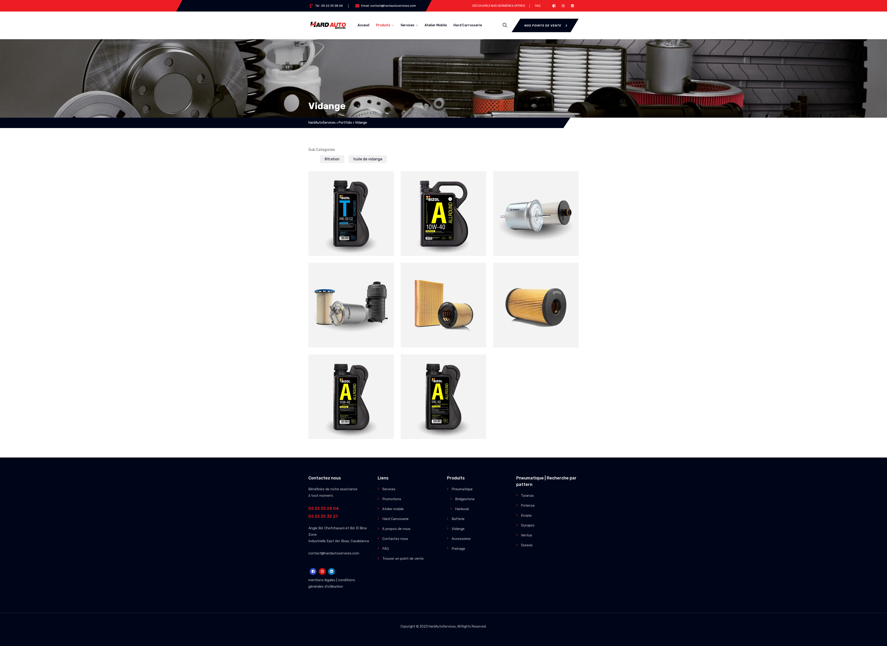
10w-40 (443, 216)
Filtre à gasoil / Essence (535, 216)
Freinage (458, 549)
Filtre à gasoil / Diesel (351, 308)
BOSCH (520, 224)
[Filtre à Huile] (569, 272)
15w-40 (351, 399)
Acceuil (363, 25)
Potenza (528, 505)
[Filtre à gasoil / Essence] (569, 180)
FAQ (538, 5)
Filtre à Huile (536, 308)
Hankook (462, 509)
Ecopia (526, 515)
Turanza (527, 495)
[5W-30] (384, 180)
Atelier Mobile (436, 25)
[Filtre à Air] (477, 272)
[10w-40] (477, 180)
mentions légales (321, 580)
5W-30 (351, 216)
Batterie (458, 519)
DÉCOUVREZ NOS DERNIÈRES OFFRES (498, 5)
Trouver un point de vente (403, 558)
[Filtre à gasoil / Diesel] (384, 272)
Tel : (329, 5)
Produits (383, 25)
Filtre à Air (443, 308)
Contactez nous (395, 539)
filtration (332, 159)
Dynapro (528, 525)
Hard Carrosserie (467, 25)
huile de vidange (367, 159)
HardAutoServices (442, 626)
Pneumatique (462, 489)
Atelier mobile (393, 509)
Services (407, 25)
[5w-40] (477, 363)
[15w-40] (384, 363)
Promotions (391, 499)
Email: (388, 5)
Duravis (527, 545)
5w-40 (443, 399)
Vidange (370, 224)
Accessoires (461, 539)
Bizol (329, 224)
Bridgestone (465, 499)
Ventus (526, 535)
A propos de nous (396, 529)
